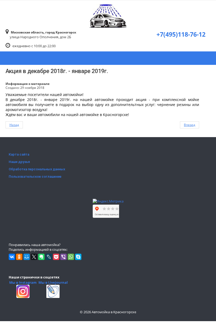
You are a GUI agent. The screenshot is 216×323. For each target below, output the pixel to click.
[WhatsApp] (71, 257)
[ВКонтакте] (12, 257)
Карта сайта (19, 154)
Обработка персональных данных (37, 169)
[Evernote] (41, 257)
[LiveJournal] (49, 257)
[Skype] (78, 257)
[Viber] (63, 257)
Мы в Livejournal (53, 282)
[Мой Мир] (26, 257)
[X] (34, 257)
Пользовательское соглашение (35, 177)
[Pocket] (56, 257)
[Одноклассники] (19, 257)
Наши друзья (19, 162)
